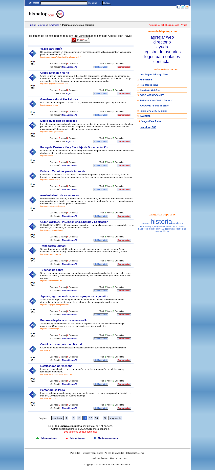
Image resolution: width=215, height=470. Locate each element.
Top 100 (146, 7)
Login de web (172, 25)
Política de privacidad (114, 453)
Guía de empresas (118, 458)
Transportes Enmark (53, 245)
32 (105, 418)
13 (96, 418)
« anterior (57, 418)
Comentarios (124, 67)
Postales (127, 7)
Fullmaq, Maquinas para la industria (62, 171)
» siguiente (115, 418)
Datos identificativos (134, 453)
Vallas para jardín (51, 48)
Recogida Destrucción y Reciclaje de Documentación (74, 147)
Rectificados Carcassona (56, 366)
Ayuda (184, 25)
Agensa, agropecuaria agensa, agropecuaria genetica (74, 296)
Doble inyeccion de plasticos (58, 120)
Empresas (54, 25)
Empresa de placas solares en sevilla (63, 320)
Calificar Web (100, 67)
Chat (119, 7)
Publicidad (75, 453)
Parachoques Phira (52, 390)
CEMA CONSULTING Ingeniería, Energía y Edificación (74, 221)
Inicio (113, 7)
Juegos (137, 7)
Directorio (42, 25)
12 (90, 418)
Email (154, 7)
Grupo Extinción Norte (54, 72)
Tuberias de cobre (51, 269)
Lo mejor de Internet (99, 458)
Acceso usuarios (166, 7)
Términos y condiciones (92, 453)
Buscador (33, 3)
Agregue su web (156, 25)
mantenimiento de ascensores (59, 195)
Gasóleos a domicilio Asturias (59, 99)
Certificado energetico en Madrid (61, 344)
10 (79, 418)
